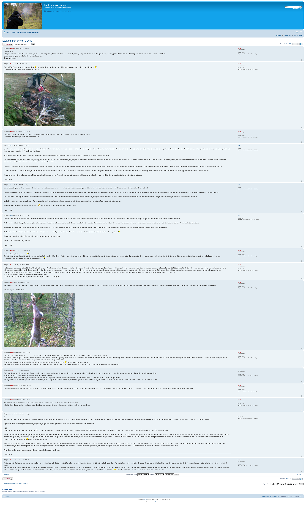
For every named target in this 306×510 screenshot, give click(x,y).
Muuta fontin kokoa (300, 32)
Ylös (301, 60)
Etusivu (8, 32)
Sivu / (288, 44)
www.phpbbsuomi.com (159, 501)
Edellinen (6, 474)
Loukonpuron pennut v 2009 (17, 40)
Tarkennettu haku (297, 8)
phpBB (145, 499)
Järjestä (152, 474)
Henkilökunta (265, 496)
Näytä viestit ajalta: (131, 474)
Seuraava (299, 474)
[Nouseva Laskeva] (172, 474)
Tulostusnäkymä (297, 32)
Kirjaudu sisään (298, 35)
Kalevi (12, 48)
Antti (11, 145)
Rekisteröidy (287, 35)
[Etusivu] (23, 15)
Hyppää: (265, 484)
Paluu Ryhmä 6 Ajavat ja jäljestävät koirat (15, 483)
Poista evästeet (274, 496)
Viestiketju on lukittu (6, 44)
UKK (279, 35)
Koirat (13, 32)
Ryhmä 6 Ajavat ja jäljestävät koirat (27, 32)
